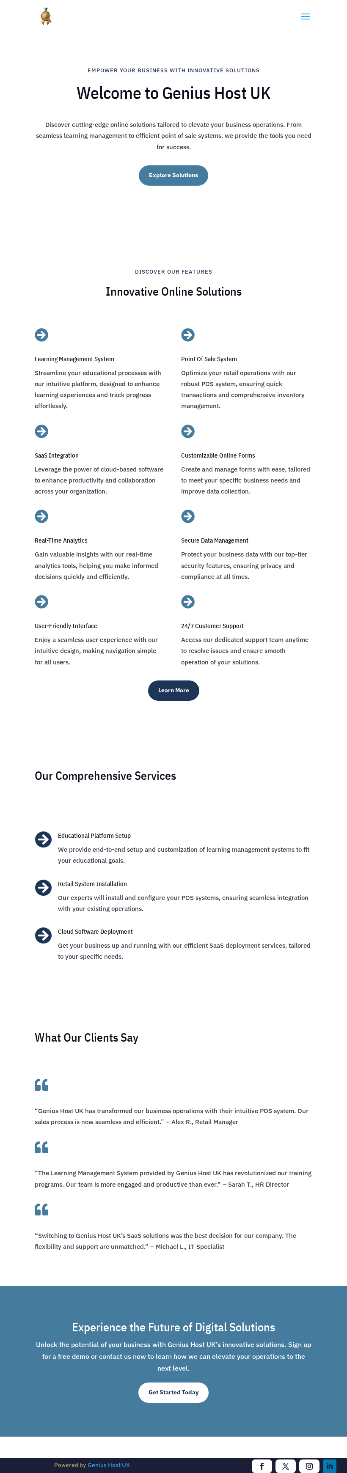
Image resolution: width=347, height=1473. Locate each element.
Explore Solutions (173, 175)
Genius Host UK (109, 1465)
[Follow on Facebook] (262, 1466)
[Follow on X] (285, 1466)
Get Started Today (173, 1392)
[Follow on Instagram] (309, 1466)
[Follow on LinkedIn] (329, 1466)
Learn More (173, 690)
